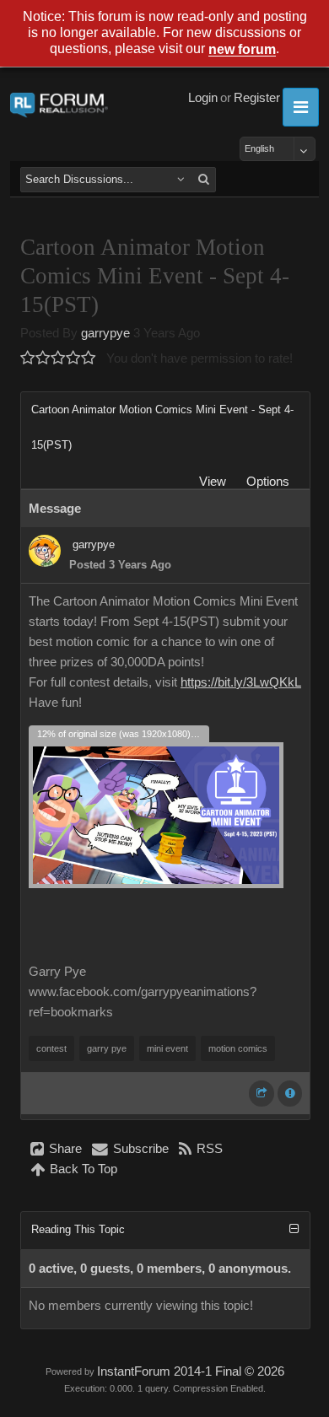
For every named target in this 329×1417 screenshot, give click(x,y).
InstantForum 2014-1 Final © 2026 (190, 1371)
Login (203, 98)
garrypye (105, 333)
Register (257, 98)
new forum (242, 50)
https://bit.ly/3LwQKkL (241, 682)
